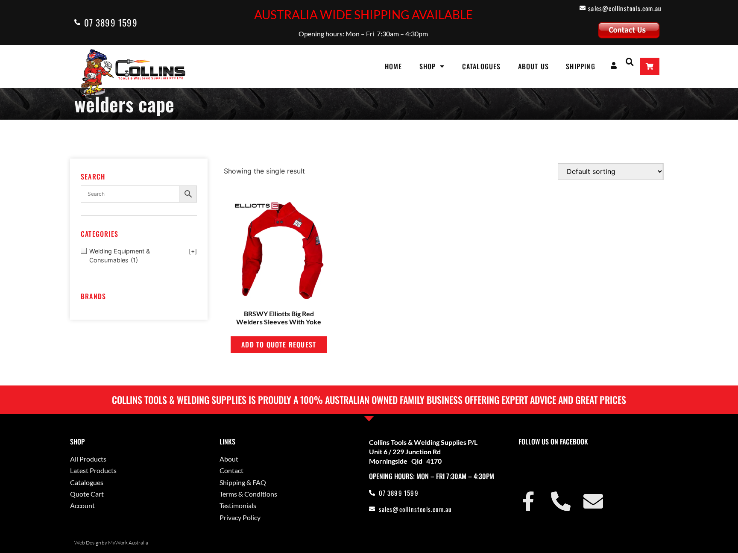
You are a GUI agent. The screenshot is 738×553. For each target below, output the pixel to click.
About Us (533, 66)
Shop (427, 66)
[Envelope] (593, 501)
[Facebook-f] (528, 501)
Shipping (580, 66)
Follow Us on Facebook (553, 441)
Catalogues (481, 66)
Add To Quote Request (278, 344)
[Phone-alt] (561, 501)
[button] (630, 61)
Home (393, 66)
